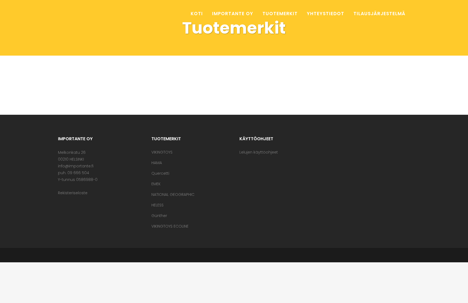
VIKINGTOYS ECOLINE (169, 226)
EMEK (156, 184)
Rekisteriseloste (72, 193)
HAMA (156, 162)
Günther (159, 215)
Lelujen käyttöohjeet (258, 152)
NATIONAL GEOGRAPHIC (172, 194)
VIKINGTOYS (162, 152)
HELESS (157, 205)
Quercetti (160, 173)
